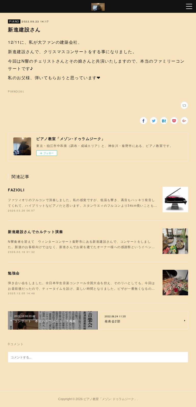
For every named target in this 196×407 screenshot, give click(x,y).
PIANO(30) (16, 91)
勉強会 (14, 272)
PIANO (14, 21)
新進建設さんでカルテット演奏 (35, 231)
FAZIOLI (16, 189)
